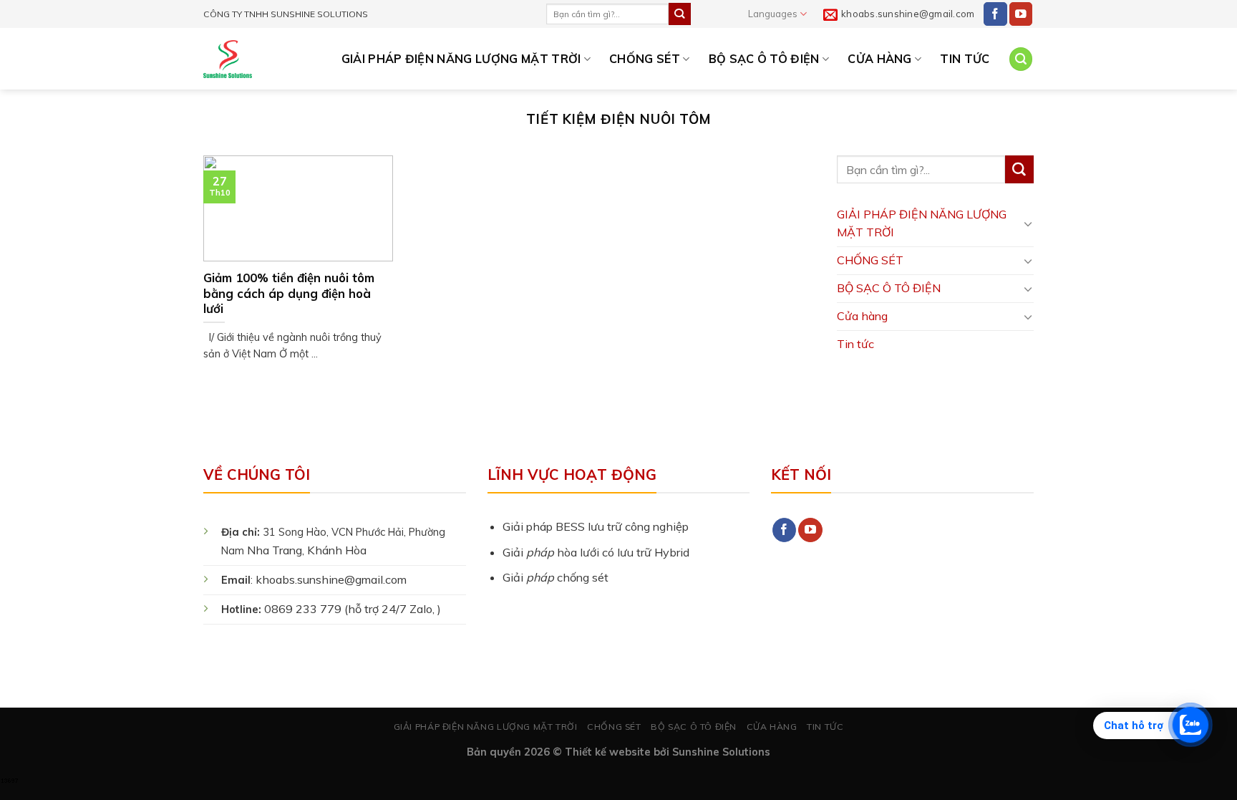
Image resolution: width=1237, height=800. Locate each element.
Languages (772, 13)
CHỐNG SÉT (644, 59)
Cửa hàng (880, 59)
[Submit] (679, 13)
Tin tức (964, 59)
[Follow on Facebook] (995, 14)
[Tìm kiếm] (1020, 59)
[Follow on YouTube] (1021, 14)
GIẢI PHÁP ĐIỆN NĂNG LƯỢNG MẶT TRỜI (461, 59)
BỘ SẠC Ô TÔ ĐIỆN (764, 59)
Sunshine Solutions (721, 751)
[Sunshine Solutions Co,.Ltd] (227, 59)
